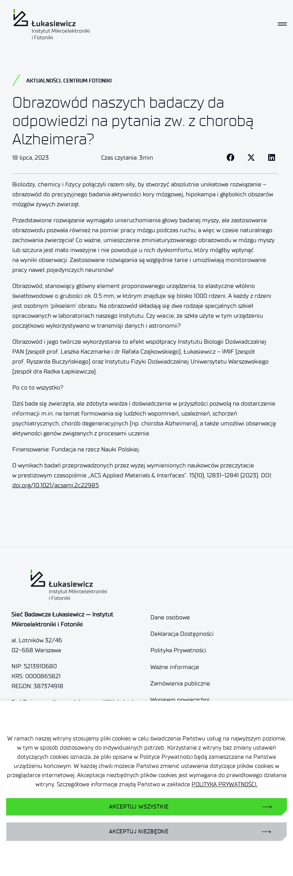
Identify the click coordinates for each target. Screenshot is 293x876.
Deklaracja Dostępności (182, 633)
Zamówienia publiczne (180, 683)
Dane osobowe (170, 617)
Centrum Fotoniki (87, 80)
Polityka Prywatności (178, 650)
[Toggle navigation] (282, 24)
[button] (230, 157)
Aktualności (43, 80)
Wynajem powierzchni (179, 699)
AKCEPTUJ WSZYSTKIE (138, 806)
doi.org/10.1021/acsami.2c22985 (55, 485)
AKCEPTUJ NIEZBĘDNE (139, 831)
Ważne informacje (174, 667)
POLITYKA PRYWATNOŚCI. (225, 784)
